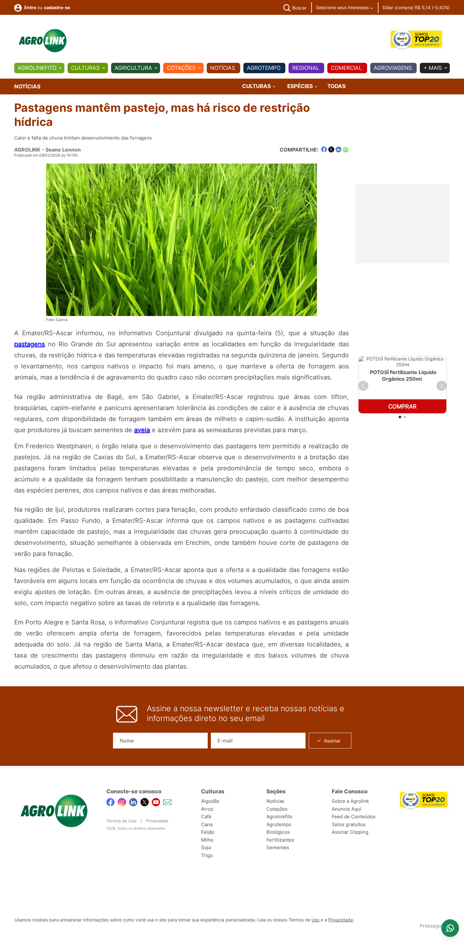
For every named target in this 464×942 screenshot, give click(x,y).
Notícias (222, 68)
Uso (315, 919)
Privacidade (157, 820)
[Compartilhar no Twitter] (331, 149)
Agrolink (27, 149)
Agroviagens (393, 68)
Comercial (346, 68)
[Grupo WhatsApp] (450, 928)
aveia (142, 430)
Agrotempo (264, 68)
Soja (206, 847)
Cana (206, 824)
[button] (363, 386)
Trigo (207, 855)
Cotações (181, 68)
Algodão (210, 801)
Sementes (277, 847)
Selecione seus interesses (343, 7)
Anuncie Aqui (346, 809)
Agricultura (133, 68)
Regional (305, 68)
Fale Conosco (349, 791)
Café (206, 817)
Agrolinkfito (37, 68)
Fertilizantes (280, 840)
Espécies (300, 86)
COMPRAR (402, 406)
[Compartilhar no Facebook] (324, 149)
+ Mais (433, 68)
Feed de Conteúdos (354, 817)
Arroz (207, 809)
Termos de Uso (121, 820)
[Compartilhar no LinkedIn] (339, 149)
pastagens (29, 344)
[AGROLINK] (42, 41)
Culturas (85, 68)
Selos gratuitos (349, 824)
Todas (336, 86)
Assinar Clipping (350, 832)
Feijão (207, 832)
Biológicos (278, 832)
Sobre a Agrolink (350, 801)
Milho (207, 840)
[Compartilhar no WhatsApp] (346, 149)
